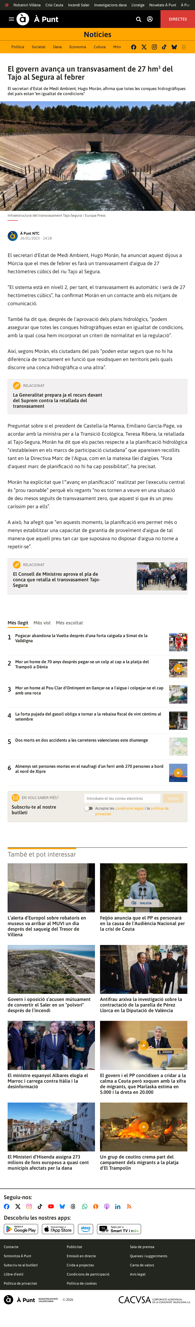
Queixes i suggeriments (148, 1256)
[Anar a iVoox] (96, 1206)
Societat (38, 47)
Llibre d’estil (13, 1274)
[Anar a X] (19, 1206)
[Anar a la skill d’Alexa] (85, 1229)
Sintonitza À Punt (17, 1256)
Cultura (100, 47)
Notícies (97, 34)
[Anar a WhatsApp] (85, 1206)
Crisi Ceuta (54, 5)
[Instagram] (154, 46)
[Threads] (184, 47)
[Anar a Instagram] (30, 1206)
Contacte (11, 1247)
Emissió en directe (81, 1256)
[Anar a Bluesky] (63, 1206)
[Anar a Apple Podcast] (107, 1206)
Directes (178, 19)
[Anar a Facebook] (7, 1206)
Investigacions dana (110, 5)
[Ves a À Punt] (37, 19)
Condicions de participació (88, 1274)
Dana (57, 47)
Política (17, 47)
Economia (77, 47)
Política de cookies (82, 1283)
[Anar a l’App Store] (58, 1229)
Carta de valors (142, 1265)
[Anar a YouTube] (52, 1206)
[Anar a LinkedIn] (118, 1206)
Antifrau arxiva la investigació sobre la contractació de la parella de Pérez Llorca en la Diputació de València (141, 1004)
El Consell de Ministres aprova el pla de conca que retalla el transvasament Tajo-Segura (56, 579)
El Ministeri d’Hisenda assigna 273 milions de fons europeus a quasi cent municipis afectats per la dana (48, 1162)
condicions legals (129, 808)
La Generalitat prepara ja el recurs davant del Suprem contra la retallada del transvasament (57, 400)
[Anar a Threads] (74, 1206)
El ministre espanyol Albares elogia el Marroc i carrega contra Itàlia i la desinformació (48, 1081)
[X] (144, 47)
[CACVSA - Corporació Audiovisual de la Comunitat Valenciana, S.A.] (154, 1299)
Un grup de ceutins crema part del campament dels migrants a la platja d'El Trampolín (139, 1162)
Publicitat (74, 1247)
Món (117, 47)
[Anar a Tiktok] (41, 1206)
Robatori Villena (27, 5)
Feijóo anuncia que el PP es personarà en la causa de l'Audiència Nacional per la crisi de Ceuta (142, 923)
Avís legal (137, 1274)
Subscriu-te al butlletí (21, 1265)
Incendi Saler (78, 5)
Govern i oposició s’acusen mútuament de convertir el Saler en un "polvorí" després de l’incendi (49, 1004)
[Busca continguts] (139, 19)
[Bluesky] (174, 47)
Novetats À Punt (162, 5)
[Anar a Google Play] (21, 1229)
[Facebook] (133, 47)
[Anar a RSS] (130, 1206)
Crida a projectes (80, 1265)
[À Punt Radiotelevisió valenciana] (31, 1299)
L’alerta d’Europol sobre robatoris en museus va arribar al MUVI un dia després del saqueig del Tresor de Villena (47, 926)
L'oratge (138, 5)
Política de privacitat (20, 1283)
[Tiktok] (164, 46)
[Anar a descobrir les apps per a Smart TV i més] (119, 1229)
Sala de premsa (142, 1247)
